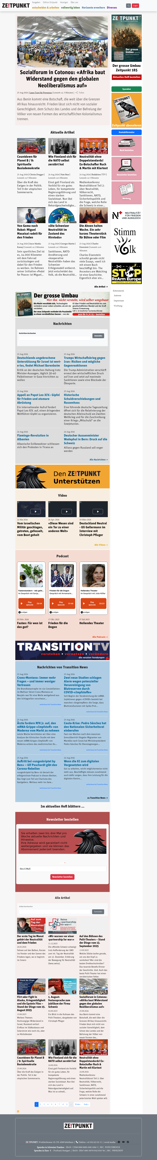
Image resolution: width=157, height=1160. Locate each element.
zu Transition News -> (97, 793)
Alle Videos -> (101, 540)
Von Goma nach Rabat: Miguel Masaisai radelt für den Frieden (29, 231)
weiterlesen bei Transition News (50, 699)
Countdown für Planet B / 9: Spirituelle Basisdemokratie (28, 162)
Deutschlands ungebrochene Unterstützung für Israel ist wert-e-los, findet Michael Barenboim (39, 356)
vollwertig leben (70, 7)
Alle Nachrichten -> (99, 454)
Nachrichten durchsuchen (27, 328)
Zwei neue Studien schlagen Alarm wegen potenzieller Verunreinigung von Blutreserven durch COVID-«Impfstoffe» (82, 680)
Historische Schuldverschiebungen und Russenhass (82, 393)
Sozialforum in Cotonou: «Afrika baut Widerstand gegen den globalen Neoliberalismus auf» (62, 79)
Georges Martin (67, 244)
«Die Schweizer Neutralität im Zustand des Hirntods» (58, 231)
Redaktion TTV (99, 175)
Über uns (74, 2)
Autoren (117, 296)
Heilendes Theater (91, 618)
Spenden (126, 89)
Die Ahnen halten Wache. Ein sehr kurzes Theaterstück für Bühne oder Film (92, 231)
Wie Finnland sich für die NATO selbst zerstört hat (62, 160)
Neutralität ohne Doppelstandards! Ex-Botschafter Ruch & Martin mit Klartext (93, 162)
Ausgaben (36, 2)
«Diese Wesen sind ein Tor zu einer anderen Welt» (60, 522)
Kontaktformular (126, 132)
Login (135, 6)
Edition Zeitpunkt (50, 2)
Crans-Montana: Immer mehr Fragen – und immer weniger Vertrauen (36, 676)
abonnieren (18, 1106)
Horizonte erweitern (93, 7)
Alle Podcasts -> (100, 632)
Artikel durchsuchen (26, 902)
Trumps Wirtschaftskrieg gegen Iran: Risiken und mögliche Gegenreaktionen (84, 356)
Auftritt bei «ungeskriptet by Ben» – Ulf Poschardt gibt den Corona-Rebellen (37, 760)
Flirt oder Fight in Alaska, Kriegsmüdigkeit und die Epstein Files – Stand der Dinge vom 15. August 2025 (31, 999)
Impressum (119, 301)
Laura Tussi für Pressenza (40, 93)
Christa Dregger (36, 175)
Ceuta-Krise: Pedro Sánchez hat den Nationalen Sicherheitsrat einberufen (85, 722)
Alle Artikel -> (101, 287)
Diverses (112, 7)
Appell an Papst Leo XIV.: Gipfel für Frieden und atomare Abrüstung (38, 393)
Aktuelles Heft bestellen (126, 77)
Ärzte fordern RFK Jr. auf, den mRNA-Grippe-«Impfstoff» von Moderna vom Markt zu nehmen (38, 722)
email (61, 858)
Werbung (118, 306)
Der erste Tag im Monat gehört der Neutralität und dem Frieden (30, 934)
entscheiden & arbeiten (45, 7)
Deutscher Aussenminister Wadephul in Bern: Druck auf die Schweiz (85, 434)
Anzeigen (64, 2)
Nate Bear (65, 175)
